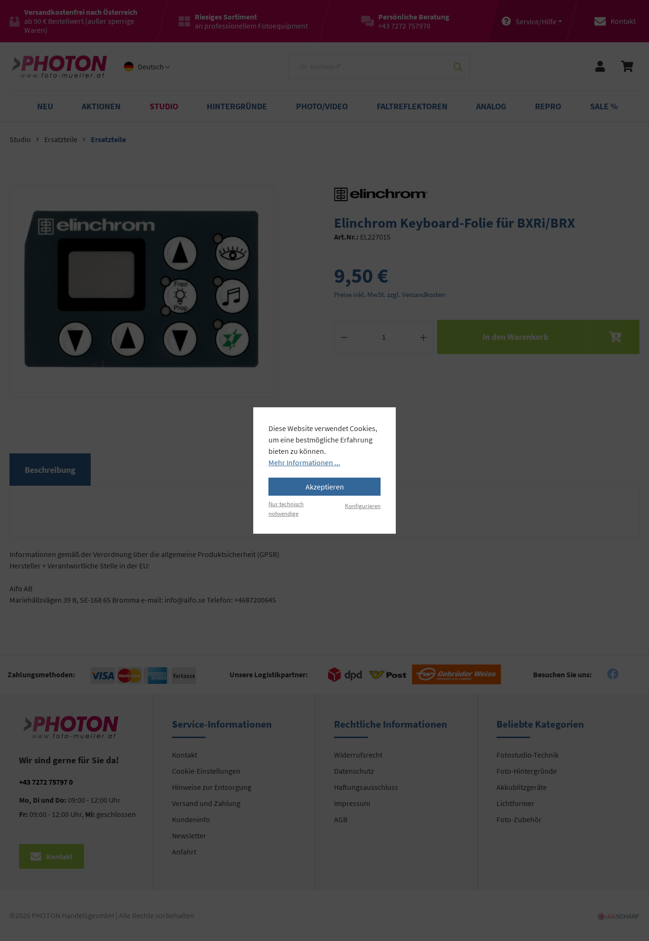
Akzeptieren (324, 486)
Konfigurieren (363, 505)
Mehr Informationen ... (304, 462)
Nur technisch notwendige (286, 508)
